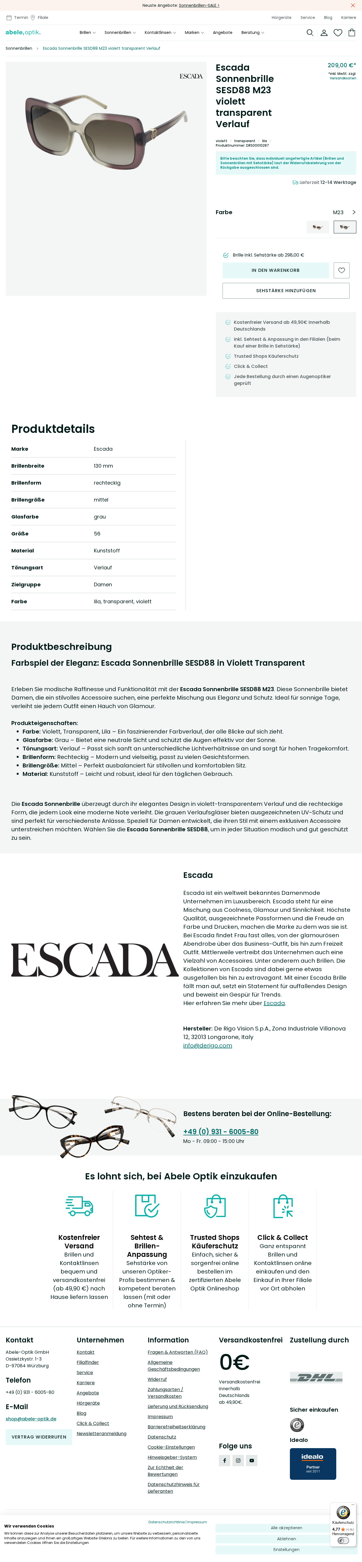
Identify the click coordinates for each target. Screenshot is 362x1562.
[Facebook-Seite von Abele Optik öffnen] (224, 1460)
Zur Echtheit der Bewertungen (165, 1471)
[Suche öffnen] (310, 32)
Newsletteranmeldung (101, 1433)
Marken (192, 32)
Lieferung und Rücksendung (178, 1406)
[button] (106, 131)
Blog (328, 17)
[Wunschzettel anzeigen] (338, 32)
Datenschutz (162, 1437)
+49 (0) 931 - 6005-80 (220, 1131)
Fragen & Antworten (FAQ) (178, 1352)
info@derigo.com (207, 1045)
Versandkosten (343, 78)
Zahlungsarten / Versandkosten (165, 1393)
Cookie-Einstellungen (171, 1447)
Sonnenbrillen (118, 32)
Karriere (348, 17)
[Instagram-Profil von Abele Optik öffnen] (238, 1460)
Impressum (160, 1416)
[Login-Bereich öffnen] (324, 32)
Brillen (85, 32)
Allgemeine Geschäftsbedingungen (174, 1365)
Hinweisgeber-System (172, 1457)
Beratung (251, 32)
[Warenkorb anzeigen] (350, 32)
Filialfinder (88, 1362)
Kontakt (85, 1352)
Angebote (222, 32)
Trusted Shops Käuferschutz (266, 356)
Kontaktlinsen (158, 32)
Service (308, 17)
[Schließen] (353, 5)
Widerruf (157, 1379)
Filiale (43, 17)
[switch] (343, 1540)
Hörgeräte (282, 17)
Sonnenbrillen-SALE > (199, 5)
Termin (21, 17)
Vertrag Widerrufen (39, 1437)
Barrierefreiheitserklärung (176, 1427)
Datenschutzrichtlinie (166, 1522)
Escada (274, 1003)
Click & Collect (93, 1423)
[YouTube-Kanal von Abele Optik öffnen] (251, 1460)
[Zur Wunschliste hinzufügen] (342, 270)
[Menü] (353, 1506)
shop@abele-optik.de (31, 1419)
